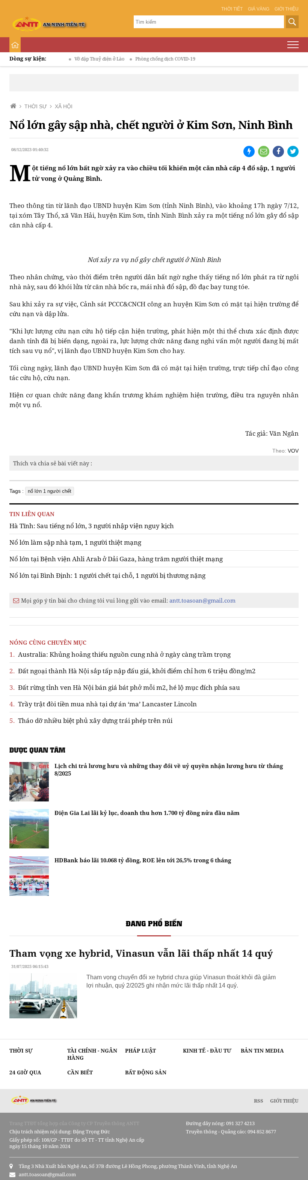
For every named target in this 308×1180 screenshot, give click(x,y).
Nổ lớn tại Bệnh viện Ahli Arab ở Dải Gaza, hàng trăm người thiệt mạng (116, 558)
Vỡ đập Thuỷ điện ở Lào (88, 59)
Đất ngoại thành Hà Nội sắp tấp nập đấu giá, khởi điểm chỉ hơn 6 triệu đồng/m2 (132, 670)
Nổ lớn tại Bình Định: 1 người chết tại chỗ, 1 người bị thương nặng (107, 575)
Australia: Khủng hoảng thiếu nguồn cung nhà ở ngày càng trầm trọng (120, 654)
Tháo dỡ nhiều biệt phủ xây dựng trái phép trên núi (90, 720)
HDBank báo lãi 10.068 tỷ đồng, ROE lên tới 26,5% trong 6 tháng (142, 860)
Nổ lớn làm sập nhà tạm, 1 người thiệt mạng (75, 542)
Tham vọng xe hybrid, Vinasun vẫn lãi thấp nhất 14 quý (141, 953)
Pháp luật (140, 1050)
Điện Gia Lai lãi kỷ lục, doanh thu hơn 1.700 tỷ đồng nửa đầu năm (147, 812)
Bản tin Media (262, 1050)
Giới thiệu (287, 9)
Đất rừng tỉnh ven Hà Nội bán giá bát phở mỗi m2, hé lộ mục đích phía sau (124, 687)
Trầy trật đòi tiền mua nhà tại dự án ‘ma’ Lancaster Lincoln (103, 704)
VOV (293, 451)
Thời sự (21, 1050)
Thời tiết (232, 9)
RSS (258, 1100)
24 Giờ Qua (25, 1072)
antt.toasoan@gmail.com (202, 600)
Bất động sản (145, 1072)
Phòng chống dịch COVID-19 (154, 59)
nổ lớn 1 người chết (49, 491)
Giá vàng (258, 9)
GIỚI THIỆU (284, 1100)
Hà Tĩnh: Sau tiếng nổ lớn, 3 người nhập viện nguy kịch (91, 525)
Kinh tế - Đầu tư (207, 1050)
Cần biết (80, 1072)
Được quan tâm (37, 749)
